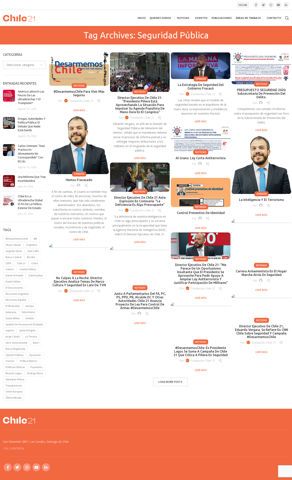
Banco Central (13, 257)
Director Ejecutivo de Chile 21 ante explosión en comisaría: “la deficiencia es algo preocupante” (140, 201)
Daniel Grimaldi (14, 275)
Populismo (36, 367)
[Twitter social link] (263, 5)
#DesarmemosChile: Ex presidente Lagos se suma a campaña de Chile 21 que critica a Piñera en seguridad (201, 351)
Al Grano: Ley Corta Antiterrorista (201, 158)
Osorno (10, 361)
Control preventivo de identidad (201, 213)
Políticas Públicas (15, 367)
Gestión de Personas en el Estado (24, 324)
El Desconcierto (14, 287)
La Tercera (31, 336)
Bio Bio (31, 257)
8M (35, 238)
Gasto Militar (13, 318)
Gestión (29, 318)
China (34, 263)
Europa (30, 306)
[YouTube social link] (278, 5)
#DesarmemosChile (17, 238)
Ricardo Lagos (14, 373)
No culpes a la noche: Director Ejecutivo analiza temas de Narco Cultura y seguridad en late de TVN (79, 281)
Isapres (10, 330)
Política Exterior (28, 361)
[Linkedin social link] (286, 5)
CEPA (8, 263)
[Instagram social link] (271, 5)
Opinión (201, 79)
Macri (36, 342)
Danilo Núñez (13, 281)
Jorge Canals (13, 336)
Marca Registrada (15, 349)
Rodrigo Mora (35, 373)
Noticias (79, 85)
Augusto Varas (14, 251)
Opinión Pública (14, 355)
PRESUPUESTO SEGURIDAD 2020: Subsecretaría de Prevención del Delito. (261, 93)
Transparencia (14, 385)
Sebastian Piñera (15, 379)
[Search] (287, 18)
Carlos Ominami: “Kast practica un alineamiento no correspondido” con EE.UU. (31, 153)
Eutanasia (11, 312)
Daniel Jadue (36, 275)
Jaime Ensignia (27, 330)
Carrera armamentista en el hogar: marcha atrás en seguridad (261, 273)
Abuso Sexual (13, 245)
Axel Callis (33, 251)
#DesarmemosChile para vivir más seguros (79, 93)
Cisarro (10, 269)
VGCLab (243, 4)
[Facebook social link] (256, 5)
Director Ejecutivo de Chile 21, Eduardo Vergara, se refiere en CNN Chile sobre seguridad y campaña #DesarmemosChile (261, 331)
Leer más (79, 110)
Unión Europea (14, 391)
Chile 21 (21, 263)
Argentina (31, 245)
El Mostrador (13, 306)
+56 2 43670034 (13, 448)
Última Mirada (13, 397)
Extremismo (28, 312)
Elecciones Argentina (17, 294)
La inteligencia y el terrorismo (261, 199)
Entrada (200, 207)
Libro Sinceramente (16, 342)
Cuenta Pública (27, 269)
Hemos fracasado (79, 180)
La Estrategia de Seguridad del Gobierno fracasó (201, 86)
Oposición (35, 355)
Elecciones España (16, 300)
